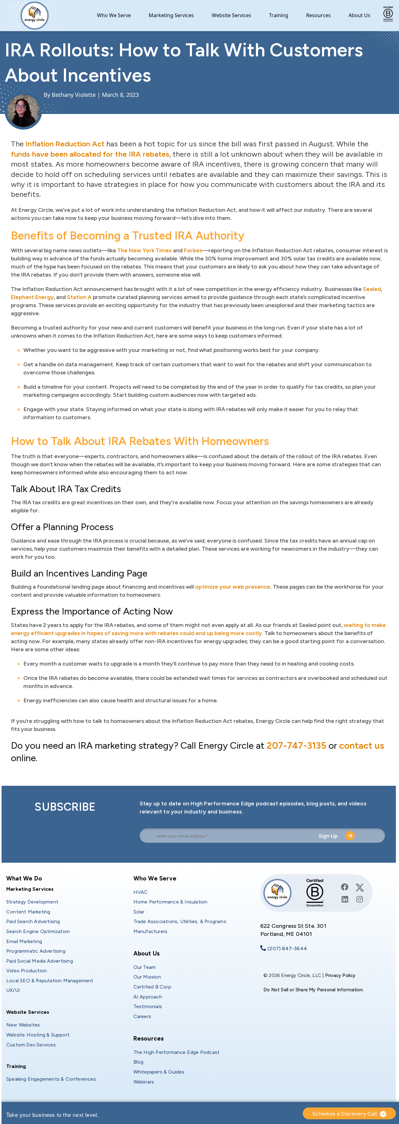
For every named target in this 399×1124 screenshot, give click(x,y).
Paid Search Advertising (33, 921)
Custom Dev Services (31, 1045)
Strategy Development (32, 902)
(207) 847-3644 (287, 948)
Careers (142, 1016)
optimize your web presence (232, 586)
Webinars (143, 1082)
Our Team (144, 967)
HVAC (140, 892)
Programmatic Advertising (35, 951)
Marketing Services (171, 15)
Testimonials (147, 1006)
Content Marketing (28, 912)
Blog (138, 1062)
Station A (79, 297)
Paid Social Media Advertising (39, 961)
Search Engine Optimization (38, 931)
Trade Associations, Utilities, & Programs (179, 921)
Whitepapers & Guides (159, 1072)
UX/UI (13, 990)
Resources (318, 15)
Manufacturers (150, 931)
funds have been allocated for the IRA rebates (90, 154)
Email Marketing (24, 941)
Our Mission (147, 977)
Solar (139, 912)
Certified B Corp (152, 987)
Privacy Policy (340, 975)
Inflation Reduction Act (65, 143)
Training (278, 15)
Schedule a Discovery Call (344, 1114)
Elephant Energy (32, 297)
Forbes (193, 250)
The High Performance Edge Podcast (176, 1052)
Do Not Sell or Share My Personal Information (313, 990)
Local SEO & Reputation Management (50, 981)
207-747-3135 (296, 745)
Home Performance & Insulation (170, 902)
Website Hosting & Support (38, 1035)
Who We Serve (114, 15)
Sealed (372, 289)
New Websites (23, 1025)
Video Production (26, 971)
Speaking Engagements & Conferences (51, 1079)
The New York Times (144, 250)
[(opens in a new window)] (345, 887)
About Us (359, 15)
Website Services (231, 15)
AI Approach (147, 997)
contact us (361, 745)
